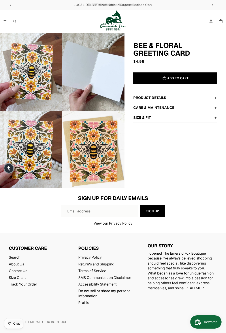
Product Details (149, 97)
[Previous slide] (10, 5)
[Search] (14, 21)
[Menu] (5, 21)
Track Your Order (23, 284)
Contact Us (18, 271)
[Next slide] (212, 5)
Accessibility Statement (97, 284)
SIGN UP (152, 211)
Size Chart (17, 277)
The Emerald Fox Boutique (44, 322)
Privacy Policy (120, 223)
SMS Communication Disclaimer (104, 277)
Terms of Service (92, 271)
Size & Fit (142, 117)
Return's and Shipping (96, 264)
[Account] (211, 21)
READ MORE (195, 288)
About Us (16, 264)
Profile (83, 302)
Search (14, 257)
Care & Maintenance (153, 107)
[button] (9, 168)
